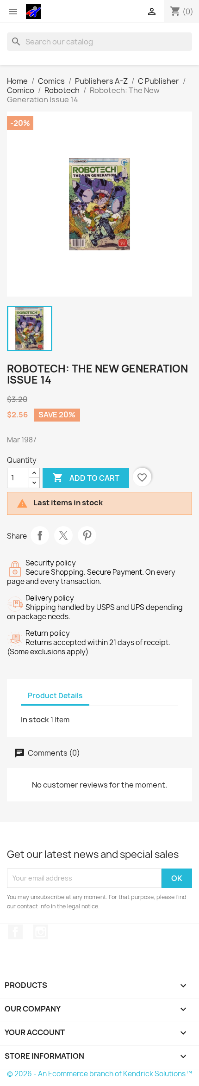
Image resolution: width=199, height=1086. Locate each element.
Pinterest (87, 535)
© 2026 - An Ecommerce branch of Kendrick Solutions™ (99, 1074)
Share (40, 535)
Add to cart (85, 477)
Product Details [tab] (55, 696)
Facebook (15, 932)
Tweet (63, 535)
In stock (35, 719)
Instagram (40, 932)
